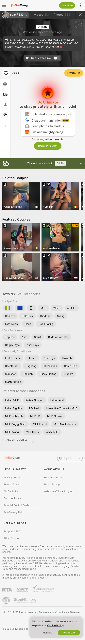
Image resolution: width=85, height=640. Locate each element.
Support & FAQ (12, 531)
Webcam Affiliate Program (58, 491)
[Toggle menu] (4, 5)
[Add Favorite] (6, 73)
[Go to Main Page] (25, 5)
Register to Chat (47, 145)
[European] (20, 308)
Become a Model (53, 477)
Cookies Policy (12, 498)
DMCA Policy (11, 491)
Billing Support (12, 538)
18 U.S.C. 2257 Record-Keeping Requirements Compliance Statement (41, 612)
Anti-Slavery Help (14, 512)
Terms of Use (11, 484)
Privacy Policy (12, 477)
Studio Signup (52, 484)
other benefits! (54, 139)
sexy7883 (10, 294)
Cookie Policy (55, 625)
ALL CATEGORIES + (18, 439)
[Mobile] (31, 308)
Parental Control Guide (16, 505)
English (67, 458)
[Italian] (7, 308)
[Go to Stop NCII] (25, 600)
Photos (62, 14)
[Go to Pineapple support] (6, 600)
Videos (41, 14)
